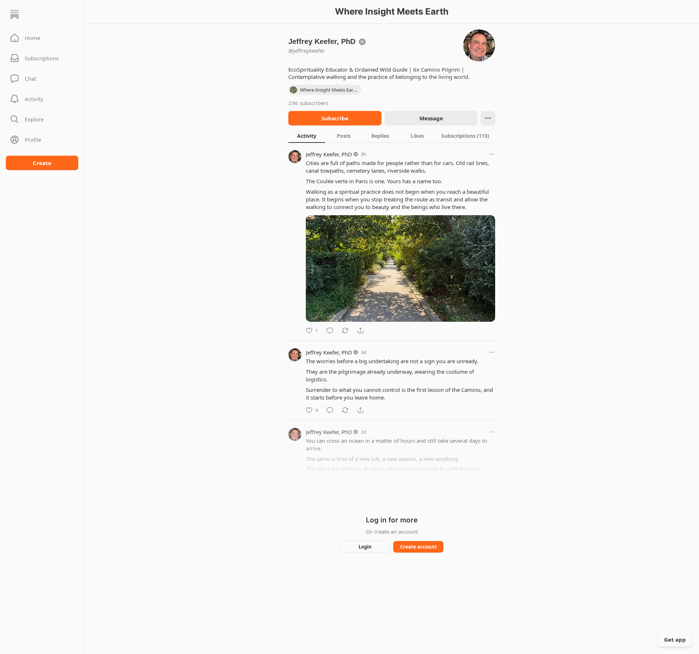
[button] (42, 38)
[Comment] (330, 330)
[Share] (360, 330)
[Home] (14, 14)
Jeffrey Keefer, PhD (329, 154)
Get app (675, 639)
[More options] (491, 154)
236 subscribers (308, 103)
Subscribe (334, 118)
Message (431, 118)
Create (42, 162)
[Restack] (345, 330)
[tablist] (391, 135)
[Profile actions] (488, 118)
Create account (418, 546)
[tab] (306, 135)
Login (365, 546)
